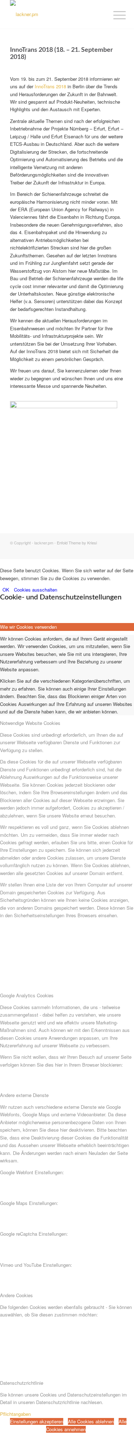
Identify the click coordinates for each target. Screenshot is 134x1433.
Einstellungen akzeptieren (36, 1421)
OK (6, 589)
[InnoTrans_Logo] (63, 406)
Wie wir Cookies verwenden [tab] (28, 626)
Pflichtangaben (15, 1413)
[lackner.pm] (55, 14)
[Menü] (114, 15)
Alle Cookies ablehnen (91, 1421)
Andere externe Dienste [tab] (24, 1095)
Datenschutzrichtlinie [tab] (21, 1382)
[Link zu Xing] (108, 550)
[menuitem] (114, 15)
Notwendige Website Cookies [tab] (30, 723)
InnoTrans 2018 (50, 86)
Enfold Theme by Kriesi (77, 542)
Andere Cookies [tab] (16, 1295)
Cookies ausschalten (35, 589)
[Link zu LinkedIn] (118, 550)
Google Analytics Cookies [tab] (27, 995)
